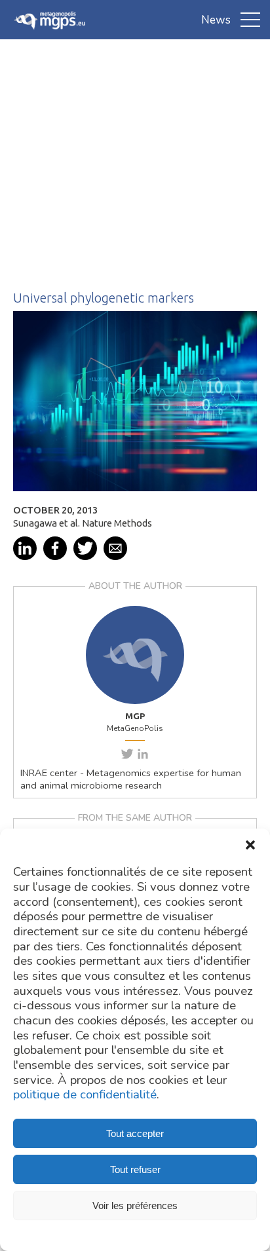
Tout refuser (135, 1169)
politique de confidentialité (85, 1094)
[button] (250, 844)
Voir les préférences (135, 1205)
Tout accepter (135, 1133)
